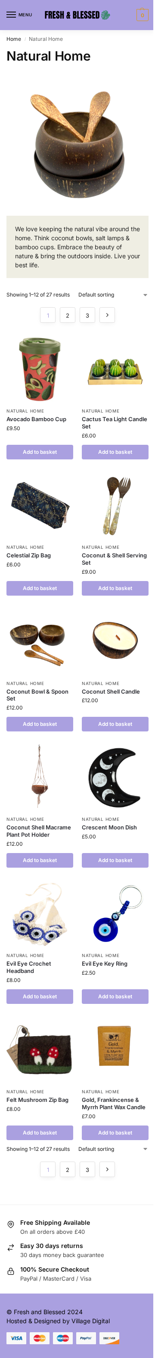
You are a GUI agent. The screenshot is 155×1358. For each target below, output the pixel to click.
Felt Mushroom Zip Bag (37, 1099)
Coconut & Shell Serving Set (114, 559)
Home (13, 39)
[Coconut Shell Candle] (115, 642)
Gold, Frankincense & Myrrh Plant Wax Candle (114, 1103)
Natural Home (25, 410)
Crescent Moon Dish (109, 827)
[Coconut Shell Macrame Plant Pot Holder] (39, 777)
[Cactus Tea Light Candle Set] (115, 369)
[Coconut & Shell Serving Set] (115, 505)
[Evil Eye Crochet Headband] (39, 914)
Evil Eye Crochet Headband (28, 967)
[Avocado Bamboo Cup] (39, 369)
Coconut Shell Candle (111, 691)
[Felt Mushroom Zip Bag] (39, 1050)
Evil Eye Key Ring (104, 963)
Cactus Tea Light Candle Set (114, 423)
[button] (141, 15)
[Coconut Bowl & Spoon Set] (39, 642)
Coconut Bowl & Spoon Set (37, 695)
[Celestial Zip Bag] (39, 505)
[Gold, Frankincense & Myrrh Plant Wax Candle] (115, 1050)
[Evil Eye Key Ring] (115, 914)
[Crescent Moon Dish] (115, 777)
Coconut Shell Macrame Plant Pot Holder (38, 831)
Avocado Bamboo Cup (36, 419)
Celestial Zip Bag (28, 555)
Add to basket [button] (40, 452)
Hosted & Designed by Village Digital (58, 1320)
